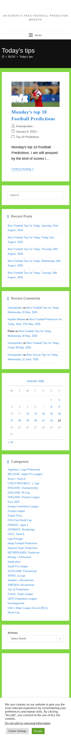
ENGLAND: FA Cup (19, 492)
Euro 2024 (13, 501)
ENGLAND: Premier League (23, 497)
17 (11, 420)
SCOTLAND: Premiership (22, 571)
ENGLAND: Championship (23, 487)
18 (19, 420)
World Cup (14, 612)
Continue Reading (22, 169)
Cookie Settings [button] (17, 731)
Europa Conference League (23, 506)
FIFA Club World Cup (20, 520)
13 (35, 413)
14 (43, 413)
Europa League (16, 511)
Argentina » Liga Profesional (24, 469)
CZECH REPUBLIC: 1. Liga (23, 483)
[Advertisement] (35, 694)
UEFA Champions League (22, 598)
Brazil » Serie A (16, 478)
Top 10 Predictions (27, 136)
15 (51, 413)
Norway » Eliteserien (19, 557)
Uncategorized (16, 603)
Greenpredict (24, 126)
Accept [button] (38, 731)
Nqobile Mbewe (16, 319)
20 (35, 420)
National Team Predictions (23, 548)
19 (27, 420)
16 (59, 413)
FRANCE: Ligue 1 (18, 525)
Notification (14, 561)
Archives (13, 632)
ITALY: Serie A (16, 534)
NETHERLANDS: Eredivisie (23, 552)
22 (51, 420)
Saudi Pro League (18, 566)
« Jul (10, 442)
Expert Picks (15, 515)
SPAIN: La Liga (16, 575)
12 (27, 413)
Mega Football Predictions (22, 543)
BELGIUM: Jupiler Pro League (25, 474)
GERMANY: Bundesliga (21, 529)
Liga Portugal (15, 538)
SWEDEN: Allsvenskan (21, 584)
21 (43, 420)
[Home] (3, 56)
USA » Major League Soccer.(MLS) (28, 608)
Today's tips (26, 56)
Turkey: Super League (20, 594)
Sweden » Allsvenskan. (21, 580)
